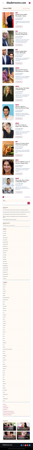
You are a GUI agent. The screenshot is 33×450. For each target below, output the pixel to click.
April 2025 (4, 259)
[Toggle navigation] (3, 2)
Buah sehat (5, 306)
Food (16, 141)
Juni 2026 (4, 233)
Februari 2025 (5, 263)
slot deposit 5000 (5, 407)
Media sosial (5, 366)
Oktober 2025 (5, 246)
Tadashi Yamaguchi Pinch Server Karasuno (9, 219)
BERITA (4, 295)
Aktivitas (4, 284)
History (4, 351)
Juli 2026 (4, 231)
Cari (4, 200)
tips (3, 396)
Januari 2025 (5, 265)
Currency (4, 321)
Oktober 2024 (5, 272)
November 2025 (5, 244)
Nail (3, 377)
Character (4, 310)
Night (4, 381)
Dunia (4, 327)
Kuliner (4, 357)
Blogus (19, 448)
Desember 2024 (5, 267)
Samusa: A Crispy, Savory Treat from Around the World (22, 145)
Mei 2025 (4, 257)
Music (4, 372)
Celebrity (17, 86)
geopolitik (4, 342)
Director (4, 325)
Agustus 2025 (5, 250)
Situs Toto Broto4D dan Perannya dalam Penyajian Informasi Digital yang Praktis (9, 429)
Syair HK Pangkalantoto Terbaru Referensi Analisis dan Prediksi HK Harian (14, 214)
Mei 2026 (4, 235)
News (16, 12)
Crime (4, 319)
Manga (4, 364)
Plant (4, 385)
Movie (4, 370)
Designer (4, 323)
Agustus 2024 (5, 276)
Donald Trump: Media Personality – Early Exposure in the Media (21, 16)
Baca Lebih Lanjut (19, 26)
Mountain (4, 368)
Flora (4, 336)
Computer (4, 314)
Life (3, 362)
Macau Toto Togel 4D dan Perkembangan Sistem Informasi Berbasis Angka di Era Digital (15, 217)
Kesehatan (4, 355)
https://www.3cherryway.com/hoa (8, 411)
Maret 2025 (5, 261)
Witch (4, 400)
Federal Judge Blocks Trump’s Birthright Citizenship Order (21, 53)
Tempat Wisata (5, 394)
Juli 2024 (4, 278)
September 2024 (5, 274)
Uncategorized (5, 398)
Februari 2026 (5, 237)
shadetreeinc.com (16, 3)
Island (4, 353)
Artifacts (4, 291)
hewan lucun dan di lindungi (7, 349)
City (3, 312)
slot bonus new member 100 (7, 414)
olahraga (4, 383)
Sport (4, 392)
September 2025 (5, 248)
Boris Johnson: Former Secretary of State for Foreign (21, 34)
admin (18, 36)
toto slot (4, 404)
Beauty (4, 293)
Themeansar (23, 448)
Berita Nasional (5, 299)
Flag (3, 334)
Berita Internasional (6, 297)
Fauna (4, 329)
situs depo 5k (5, 409)
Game (4, 340)
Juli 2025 (4, 252)
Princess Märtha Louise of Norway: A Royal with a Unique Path (22, 163)
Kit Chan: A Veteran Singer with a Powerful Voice (21, 126)
